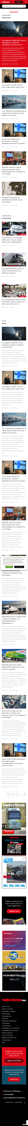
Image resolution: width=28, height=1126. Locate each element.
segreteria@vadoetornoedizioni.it (14, 1098)
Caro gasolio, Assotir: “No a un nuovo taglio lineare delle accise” (13, 86)
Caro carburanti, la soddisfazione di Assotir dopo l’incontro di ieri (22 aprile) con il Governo (14, 113)
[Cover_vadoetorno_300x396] (14, 819)
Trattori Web (5, 1023)
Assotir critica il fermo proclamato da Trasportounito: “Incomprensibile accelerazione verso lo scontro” (13, 762)
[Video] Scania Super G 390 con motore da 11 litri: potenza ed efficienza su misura (12, 271)
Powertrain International (9, 1021)
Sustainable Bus (6, 1016)
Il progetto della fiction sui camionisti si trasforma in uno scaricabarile (12, 200)
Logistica (13, 644)
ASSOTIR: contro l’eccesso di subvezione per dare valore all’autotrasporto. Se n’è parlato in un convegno (13, 170)
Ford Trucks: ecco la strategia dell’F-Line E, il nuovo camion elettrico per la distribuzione (12, 240)
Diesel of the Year (7, 1033)
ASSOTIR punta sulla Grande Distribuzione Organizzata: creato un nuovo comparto (13, 667)
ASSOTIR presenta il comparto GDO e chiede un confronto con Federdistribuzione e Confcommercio (14, 620)
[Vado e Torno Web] (7, 2)
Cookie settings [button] (19, 567)
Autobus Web (6, 1014)
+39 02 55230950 (8, 1094)
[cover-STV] (14, 872)
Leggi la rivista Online (14, 1060)
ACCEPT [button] (9, 567)
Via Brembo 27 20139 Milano (12, 1091)
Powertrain (5, 1018)
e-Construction (6, 1026)
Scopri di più (14, 1079)
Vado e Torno (6, 1006)
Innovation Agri (6, 1040)
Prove (12, 276)
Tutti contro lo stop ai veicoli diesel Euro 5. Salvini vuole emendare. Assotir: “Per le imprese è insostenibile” (14, 714)
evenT (4, 1042)
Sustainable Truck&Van (9, 1011)
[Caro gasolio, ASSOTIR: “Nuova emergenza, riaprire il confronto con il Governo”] (14, 29)
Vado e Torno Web (7, 1009)
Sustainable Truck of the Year (10, 1028)
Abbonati (19, 1)
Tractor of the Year (7, 1035)
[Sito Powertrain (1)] (14, 981)
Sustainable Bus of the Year (10, 1030)
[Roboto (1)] (14, 845)
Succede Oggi (14, 64)
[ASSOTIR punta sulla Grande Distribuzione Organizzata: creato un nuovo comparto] (14, 656)
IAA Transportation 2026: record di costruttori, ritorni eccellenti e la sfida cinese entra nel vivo (13, 302)
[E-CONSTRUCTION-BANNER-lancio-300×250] (14, 961)
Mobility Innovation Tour (9, 1037)
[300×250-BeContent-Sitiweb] (14, 940)
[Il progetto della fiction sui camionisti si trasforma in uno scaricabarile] (14, 188)
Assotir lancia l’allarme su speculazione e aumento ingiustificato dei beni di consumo (13, 141)
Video (15, 276)
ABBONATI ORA (14, 911)
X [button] (24, 558)
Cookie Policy (10, 564)
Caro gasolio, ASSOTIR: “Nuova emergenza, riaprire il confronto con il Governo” (14, 42)
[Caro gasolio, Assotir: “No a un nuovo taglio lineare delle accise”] (14, 76)
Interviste (13, 245)
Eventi (12, 307)
